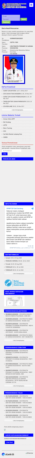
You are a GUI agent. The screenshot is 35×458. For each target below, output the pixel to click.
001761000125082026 (12, 396)
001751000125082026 (12, 401)
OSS (4, 131)
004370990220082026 (12, 364)
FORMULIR (9, 267)
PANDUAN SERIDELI (12, 261)
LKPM (5, 125)
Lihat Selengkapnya (17, 110)
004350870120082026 (12, 370)
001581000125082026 (12, 415)
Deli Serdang (7, 122)
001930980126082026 (12, 330)
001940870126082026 (12, 324)
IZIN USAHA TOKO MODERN (12, 94)
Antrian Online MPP (9, 119)
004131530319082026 (12, 377)
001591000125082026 (12, 410)
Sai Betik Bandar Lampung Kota (12, 134)
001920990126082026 (12, 335)
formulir (8, 258)
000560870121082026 (12, 357)
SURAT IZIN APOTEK (9, 91)
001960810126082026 (12, 314)
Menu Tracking (7, 128)
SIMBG (5, 137)
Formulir (8, 264)
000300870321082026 (12, 351)
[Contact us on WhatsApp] (29, 453)
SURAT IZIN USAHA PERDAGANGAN (14, 97)
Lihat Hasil (9, 442)
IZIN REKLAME (7, 106)
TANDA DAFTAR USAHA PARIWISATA (14, 101)
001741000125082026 (12, 405)
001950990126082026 (12, 319)
